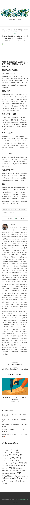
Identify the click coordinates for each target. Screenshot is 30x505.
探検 (11, 470)
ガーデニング (15, 455)
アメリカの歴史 (5, 450)
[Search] (28, 2)
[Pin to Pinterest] (21, 218)
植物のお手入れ (10, 473)
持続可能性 (5, 470)
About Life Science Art (19, 499)
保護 (25, 463)
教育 (14, 470)
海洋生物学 (12, 476)
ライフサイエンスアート (13, 460)
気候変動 (5, 476)
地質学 (3, 468)
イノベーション (14, 450)
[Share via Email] (23, 218)
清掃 (16, 476)
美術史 (7, 478)
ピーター (12, 40)
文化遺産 (22, 470)
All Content (26, 499)
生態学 (20, 476)
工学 (14, 29)
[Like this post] (16, 218)
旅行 (3, 473)
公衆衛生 (3, 465)
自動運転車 (5, 212)
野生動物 (4, 483)
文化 (17, 470)
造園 (15, 481)
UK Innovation (22, 209)
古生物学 (17, 465)
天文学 (7, 468)
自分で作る (22, 478)
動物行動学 (11, 465)
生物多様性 (25, 476)
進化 (19, 481)
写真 (7, 465)
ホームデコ (15, 458)
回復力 (23, 465)
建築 (17, 468)
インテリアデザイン (12, 452)
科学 (9, 29)
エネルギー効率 (5, 455)
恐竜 (20, 468)
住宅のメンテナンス (7, 463)
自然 (4, 481)
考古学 (13, 478)
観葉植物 (12, 481)
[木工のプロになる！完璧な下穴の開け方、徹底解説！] (15, 386)
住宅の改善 (17, 463)
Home (3, 29)
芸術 (7, 481)
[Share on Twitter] (20, 218)
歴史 (18, 473)
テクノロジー (5, 458)
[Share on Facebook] (18, 218)
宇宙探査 (12, 468)
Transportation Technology (10, 209)
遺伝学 (23, 481)
